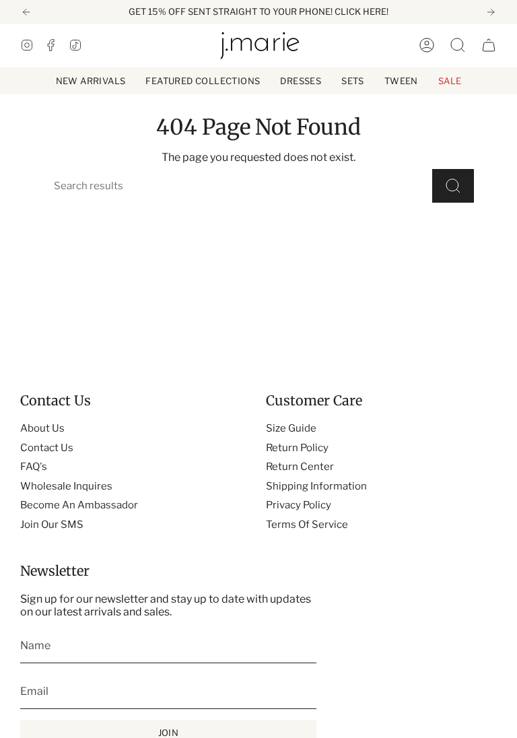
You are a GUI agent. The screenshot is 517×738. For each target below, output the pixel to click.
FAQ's (33, 467)
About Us (42, 428)
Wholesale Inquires (66, 486)
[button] (202, 80)
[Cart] (488, 45)
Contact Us (46, 448)
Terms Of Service (307, 524)
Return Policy (297, 448)
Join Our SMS (51, 524)
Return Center (300, 467)
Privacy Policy (298, 505)
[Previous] (26, 12)
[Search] (453, 186)
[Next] (491, 12)
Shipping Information (316, 486)
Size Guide (291, 428)
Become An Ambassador (79, 505)
